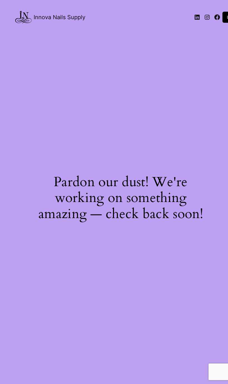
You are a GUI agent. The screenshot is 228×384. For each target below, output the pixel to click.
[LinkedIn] (197, 17)
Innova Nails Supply (59, 17)
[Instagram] (207, 17)
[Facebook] (217, 17)
